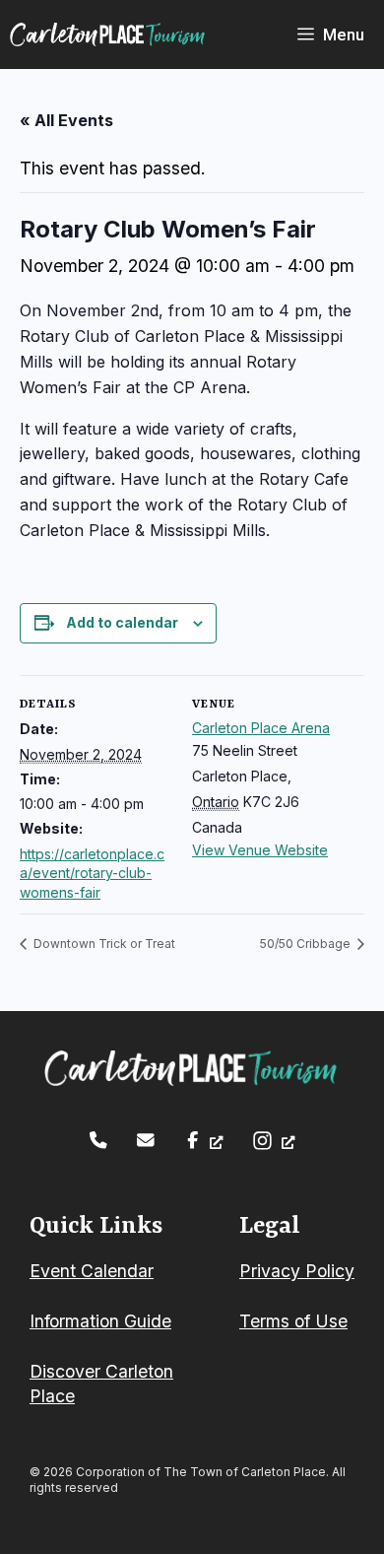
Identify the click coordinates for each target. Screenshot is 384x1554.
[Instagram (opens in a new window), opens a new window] (273, 1140)
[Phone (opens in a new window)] (98, 1140)
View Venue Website (260, 850)
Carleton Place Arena (261, 727)
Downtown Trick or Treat (103, 943)
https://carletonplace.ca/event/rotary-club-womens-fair (92, 873)
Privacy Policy (296, 1270)
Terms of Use (293, 1321)
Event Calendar (92, 1270)
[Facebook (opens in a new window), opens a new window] (203, 1140)
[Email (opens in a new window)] (145, 1140)
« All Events (66, 120)
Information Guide (100, 1321)
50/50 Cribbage (306, 943)
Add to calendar (122, 622)
